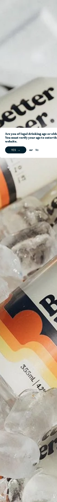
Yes (13, 150)
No (37, 150)
